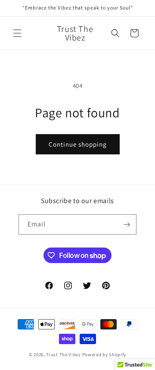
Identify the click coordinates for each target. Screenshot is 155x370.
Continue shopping (78, 144)
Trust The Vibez (63, 354)
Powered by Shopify (104, 354)
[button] (17, 33)
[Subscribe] (126, 224)
